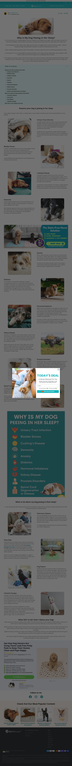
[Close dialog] (58, 369)
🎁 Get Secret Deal (48, 391)
